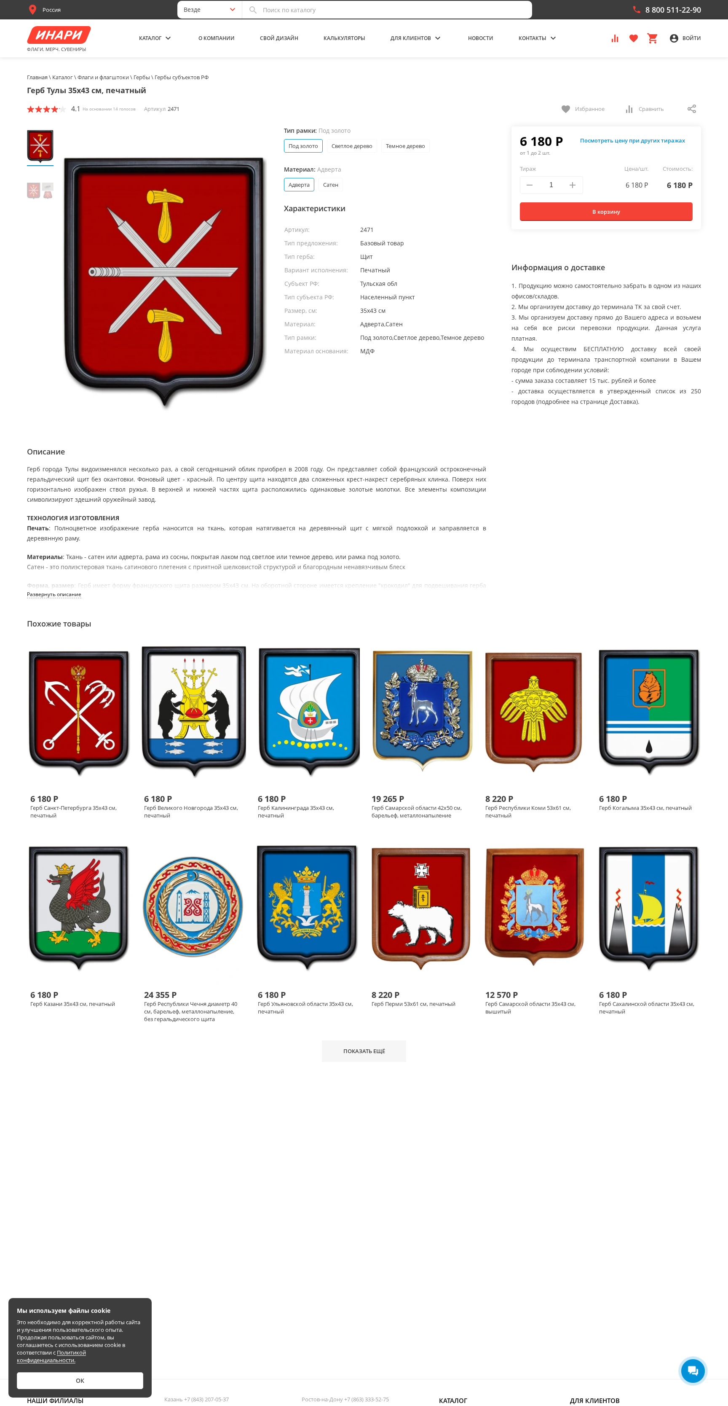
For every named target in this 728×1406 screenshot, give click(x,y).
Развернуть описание (54, 594)
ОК (80, 1380)
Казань (196, 1399)
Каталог (453, 1400)
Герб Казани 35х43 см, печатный (72, 1004)
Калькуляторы (344, 38)
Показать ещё (364, 1051)
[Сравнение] (615, 38)
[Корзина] (652, 38)
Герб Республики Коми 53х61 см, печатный (528, 811)
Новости (480, 38)
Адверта (299, 184)
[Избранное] (634, 38)
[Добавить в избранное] (87, 775)
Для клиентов (595, 1400)
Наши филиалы (55, 1400)
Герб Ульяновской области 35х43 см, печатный (305, 1007)
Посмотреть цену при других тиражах (632, 140)
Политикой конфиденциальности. (51, 1356)
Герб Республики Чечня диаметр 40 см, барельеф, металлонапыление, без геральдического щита (190, 1011)
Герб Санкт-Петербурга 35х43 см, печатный (73, 811)
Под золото (303, 146)
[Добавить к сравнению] (73, 775)
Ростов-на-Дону (345, 1399)
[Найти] (253, 10)
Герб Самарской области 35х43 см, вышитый (530, 1007)
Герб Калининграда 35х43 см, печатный (296, 811)
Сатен (330, 184)
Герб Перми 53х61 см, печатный (413, 1004)
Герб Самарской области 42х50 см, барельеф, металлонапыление (417, 811)
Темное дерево (405, 146)
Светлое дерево (352, 146)
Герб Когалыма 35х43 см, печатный (645, 808)
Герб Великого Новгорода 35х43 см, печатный (191, 811)
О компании (216, 38)
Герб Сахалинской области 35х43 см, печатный (646, 1007)
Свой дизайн (279, 38)
